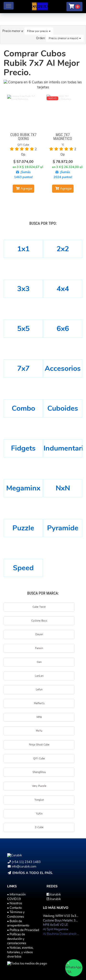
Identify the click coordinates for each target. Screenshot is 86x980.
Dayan (39, 634)
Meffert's (39, 703)
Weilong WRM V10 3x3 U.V (62, 916)
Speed (23, 568)
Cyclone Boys (39, 621)
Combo (23, 408)
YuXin (39, 813)
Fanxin (39, 648)
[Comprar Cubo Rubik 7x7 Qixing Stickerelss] (23, 111)
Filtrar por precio (38, 31)
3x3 (23, 289)
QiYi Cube (39, 758)
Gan (39, 662)
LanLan (39, 676)
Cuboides (62, 408)
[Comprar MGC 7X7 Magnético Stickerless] (63, 111)
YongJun (39, 800)
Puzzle (23, 528)
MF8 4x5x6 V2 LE (55, 925)
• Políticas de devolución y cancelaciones (16, 938)
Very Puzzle (39, 786)
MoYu (39, 731)
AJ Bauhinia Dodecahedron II (62, 934)
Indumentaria (62, 448)
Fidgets (23, 448)
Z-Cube (39, 827)
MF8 (39, 717)
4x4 (63, 289)
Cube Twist (39, 607)
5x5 (23, 329)
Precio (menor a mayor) (64, 38)
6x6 (63, 329)
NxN (63, 488)
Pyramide (62, 528)
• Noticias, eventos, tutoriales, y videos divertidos (20, 952)
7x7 (23, 368)
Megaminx (23, 488)
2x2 (63, 249)
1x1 (23, 249)
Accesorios (63, 368)
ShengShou (39, 772)
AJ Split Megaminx (55, 929)
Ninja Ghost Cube (39, 744)
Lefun (39, 689)
